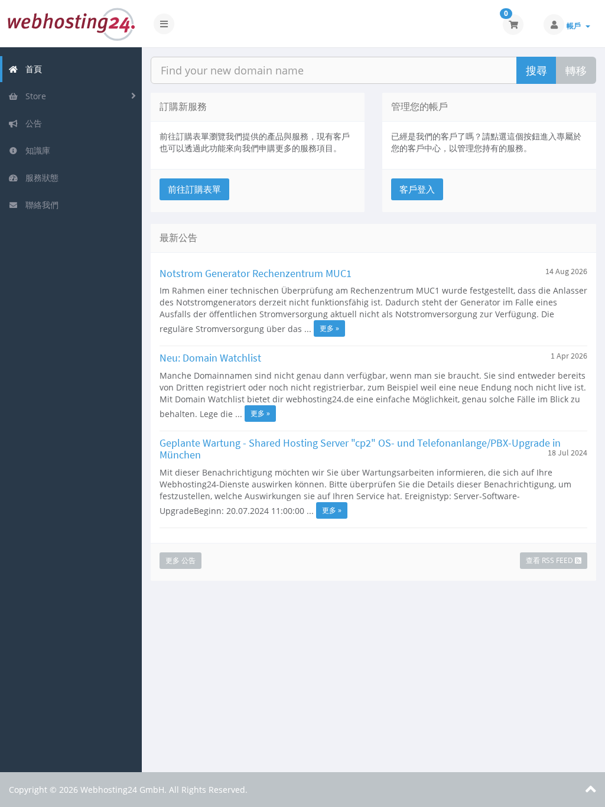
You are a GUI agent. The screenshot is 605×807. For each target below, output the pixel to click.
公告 (31, 123)
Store (33, 96)
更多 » (329, 328)
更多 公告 (180, 560)
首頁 (31, 68)
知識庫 (35, 150)
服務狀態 (39, 177)
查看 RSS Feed (550, 560)
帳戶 (575, 26)
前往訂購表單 (194, 189)
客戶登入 (417, 189)
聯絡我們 (39, 204)
